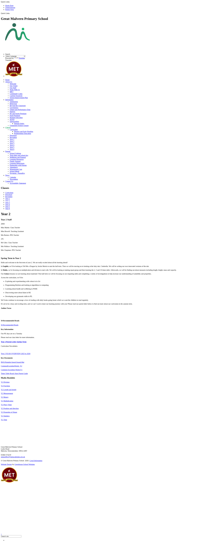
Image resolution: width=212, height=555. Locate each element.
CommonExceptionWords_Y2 (11, 366)
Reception (13, 137)
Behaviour (13, 104)
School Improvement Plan (19, 98)
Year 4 (12, 145)
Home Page (9, 6)
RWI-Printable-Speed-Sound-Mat (12, 362)
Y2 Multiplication (7, 401)
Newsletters (14, 179)
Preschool (13, 135)
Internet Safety (19, 123)
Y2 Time (4, 420)
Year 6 (12, 149)
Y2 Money (5, 397)
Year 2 (12, 141)
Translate (22, 58)
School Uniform (15, 153)
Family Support (15, 161)
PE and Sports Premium (18, 114)
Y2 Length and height (8, 390)
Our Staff (13, 88)
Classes (8, 127)
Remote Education (16, 118)
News (7, 175)
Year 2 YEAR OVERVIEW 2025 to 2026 (15, 354)
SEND (12, 120)
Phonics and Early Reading (23, 131)
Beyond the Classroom (18, 106)
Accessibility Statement (18, 183)
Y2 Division (5, 382)
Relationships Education (22, 133)
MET (11, 92)
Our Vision (13, 86)
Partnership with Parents (18, 165)
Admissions (14, 102)
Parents (7, 151)
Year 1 (12, 139)
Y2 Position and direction (10, 408)
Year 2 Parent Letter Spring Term (13, 342)
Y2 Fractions (5, 386)
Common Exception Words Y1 (11, 370)
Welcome (13, 84)
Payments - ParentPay (17, 173)
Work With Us (15, 90)
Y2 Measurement (7, 393)
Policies (12, 112)
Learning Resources (17, 159)
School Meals (14, 171)
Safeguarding (14, 121)
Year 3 (12, 143)
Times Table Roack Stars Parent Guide (14, 373)
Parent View (9, 10)
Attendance (14, 167)
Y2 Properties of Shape (9, 412)
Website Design (6, 464)
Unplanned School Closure (19, 125)
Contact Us (9, 181)
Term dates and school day (19, 155)
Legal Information (36, 461)
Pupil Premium (15, 116)
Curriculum (14, 129)
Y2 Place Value (6, 405)
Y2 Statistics (5, 416)
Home (7, 80)
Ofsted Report (10, 8)
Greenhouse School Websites (24, 464)
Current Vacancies (16, 96)
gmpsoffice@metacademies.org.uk (13, 457)
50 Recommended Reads (9, 325)
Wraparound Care (16, 169)
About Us (8, 82)
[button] (10, 13)
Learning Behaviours (17, 163)
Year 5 (12, 147)
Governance (14, 108)
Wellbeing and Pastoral (18, 157)
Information (9, 100)
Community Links (16, 94)
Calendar (13, 177)
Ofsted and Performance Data (20, 110)
